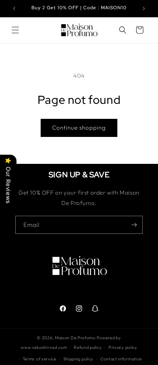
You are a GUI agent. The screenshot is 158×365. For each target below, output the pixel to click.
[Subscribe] (133, 225)
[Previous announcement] (14, 8)
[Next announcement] (143, 8)
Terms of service (39, 359)
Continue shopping (79, 127)
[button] (15, 30)
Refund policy (88, 347)
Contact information (121, 359)
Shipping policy (78, 359)
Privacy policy (123, 347)
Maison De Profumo (75, 337)
